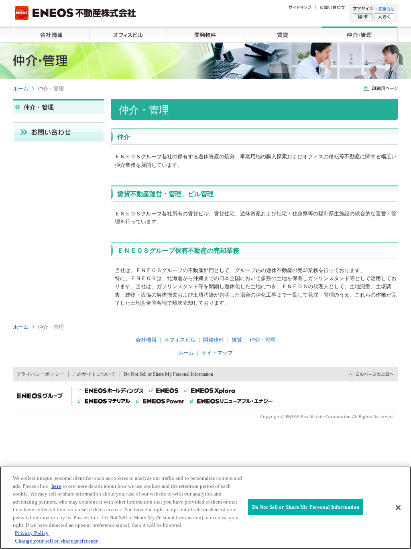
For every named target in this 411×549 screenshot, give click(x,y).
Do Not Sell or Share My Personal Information (306, 507)
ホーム (20, 89)
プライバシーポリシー (40, 374)
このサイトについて (94, 374)
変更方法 (386, 9)
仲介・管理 (359, 35)
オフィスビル (128, 35)
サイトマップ (217, 353)
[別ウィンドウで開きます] (381, 90)
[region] (205, 507)
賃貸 (282, 35)
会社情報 (51, 35)
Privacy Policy (32, 533)
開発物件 (205, 35)
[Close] (398, 507)
